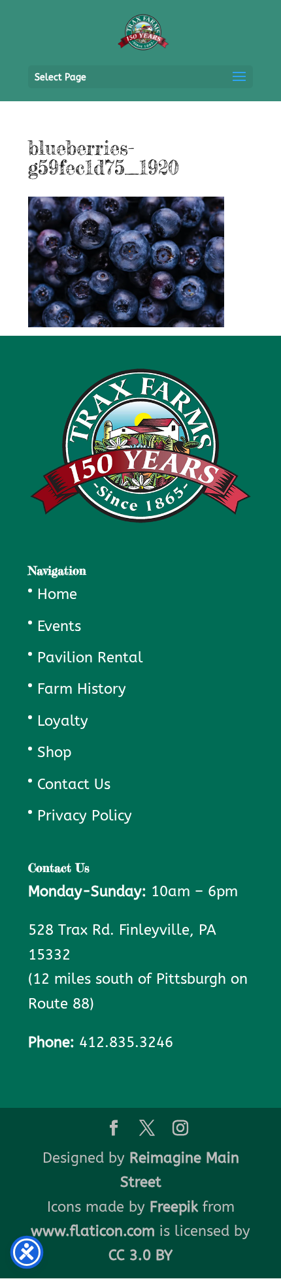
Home (57, 594)
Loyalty (62, 721)
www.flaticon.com (93, 1231)
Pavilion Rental (90, 657)
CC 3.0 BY (140, 1255)
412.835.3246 (126, 1042)
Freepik (174, 1207)
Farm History (81, 689)
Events (59, 626)
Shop (54, 752)
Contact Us (73, 784)
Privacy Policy (84, 815)
